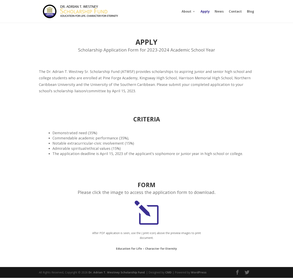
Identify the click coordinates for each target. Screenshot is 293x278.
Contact (235, 12)
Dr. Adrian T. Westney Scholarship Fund (116, 272)
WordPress (198, 272)
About (186, 12)
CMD (168, 272)
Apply (205, 12)
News (219, 12)
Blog (250, 12)
